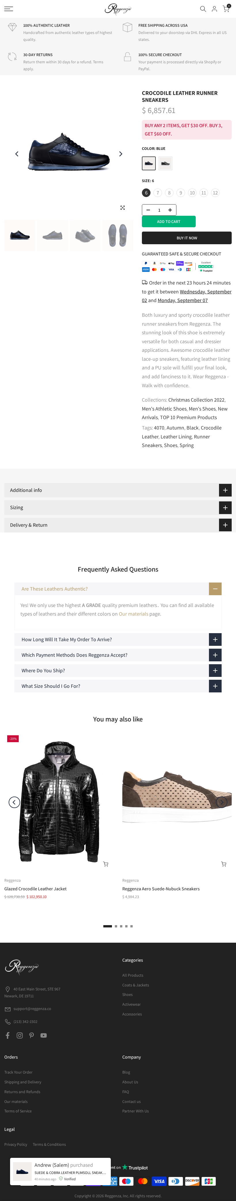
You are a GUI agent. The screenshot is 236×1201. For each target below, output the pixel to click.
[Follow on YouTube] (43, 1035)
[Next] (120, 154)
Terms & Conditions (49, 1144)
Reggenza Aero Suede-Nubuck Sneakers (161, 889)
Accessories (132, 1014)
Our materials (133, 613)
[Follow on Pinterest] (31, 1035)
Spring (187, 445)
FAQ (125, 1091)
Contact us (131, 1101)
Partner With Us (135, 1111)
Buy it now (187, 237)
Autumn (175, 427)
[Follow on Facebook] (7, 1035)
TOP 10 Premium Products (188, 417)
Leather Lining (176, 436)
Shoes (170, 445)
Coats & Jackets (135, 985)
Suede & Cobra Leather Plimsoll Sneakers (71, 1172)
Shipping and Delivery (22, 1081)
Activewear (131, 1004)
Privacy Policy (15, 1144)
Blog (126, 1072)
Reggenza (12, 880)
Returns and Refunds (22, 1091)
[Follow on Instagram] (20, 1035)
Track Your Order (18, 1072)
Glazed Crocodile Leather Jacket (35, 889)
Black (192, 427)
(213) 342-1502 (25, 1021)
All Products (132, 975)
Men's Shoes (202, 408)
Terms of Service (18, 1111)
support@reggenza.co (32, 1008)
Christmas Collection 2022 (196, 399)
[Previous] (17, 154)
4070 (159, 427)
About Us (130, 1081)
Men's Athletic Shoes (164, 408)
